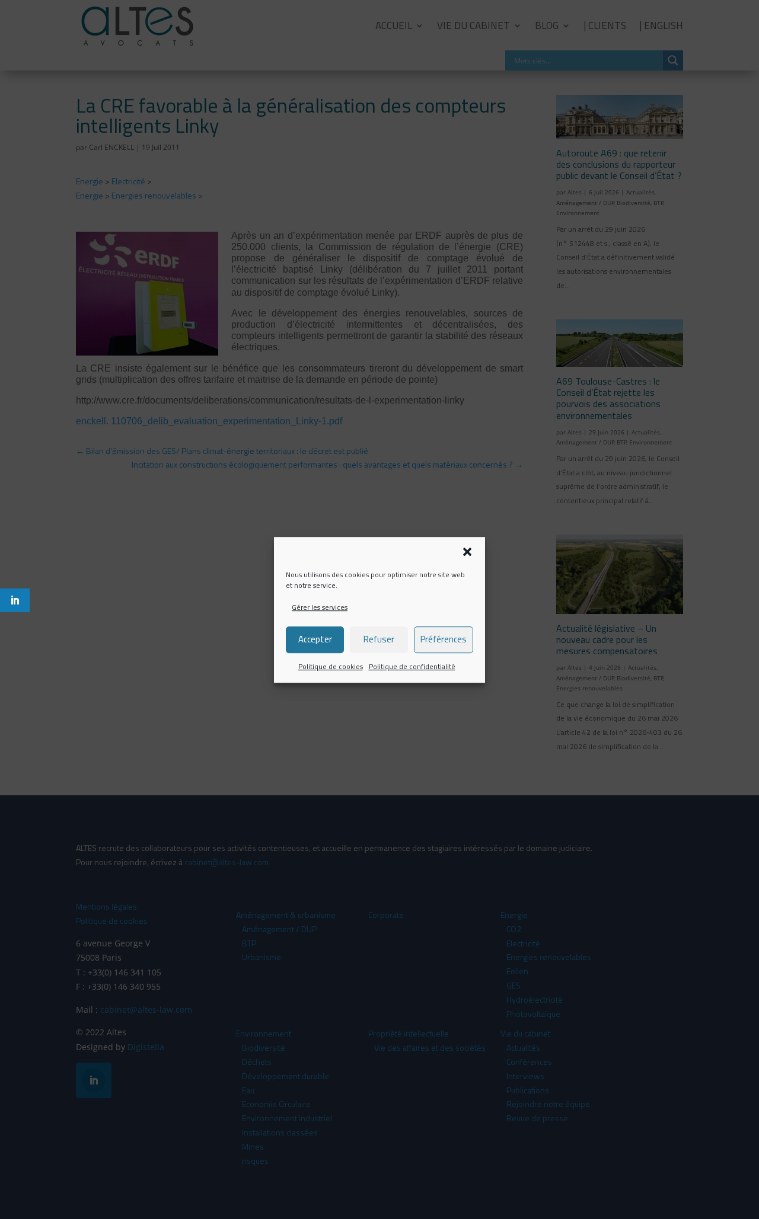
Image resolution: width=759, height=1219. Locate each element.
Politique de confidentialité (412, 666)
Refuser (378, 639)
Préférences (443, 639)
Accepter (315, 639)
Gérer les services (319, 607)
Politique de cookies (330, 666)
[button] (467, 552)
